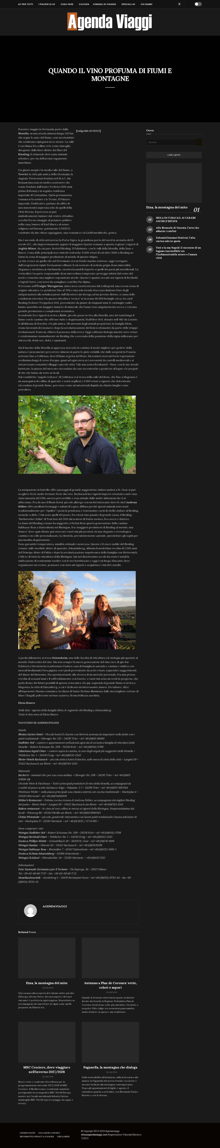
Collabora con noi (49, 1133)
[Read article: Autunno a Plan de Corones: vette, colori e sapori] (110, 958)
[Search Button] (189, 4)
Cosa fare (67, 4)
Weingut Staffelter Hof (31, 832)
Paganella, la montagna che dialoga (110, 1067)
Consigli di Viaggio (104, 4)
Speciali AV (128, 4)
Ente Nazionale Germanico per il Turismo (42, 869)
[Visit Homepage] (110, 22)
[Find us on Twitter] (179, 4)
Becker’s (23, 775)
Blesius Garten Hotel (30, 734)
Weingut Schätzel (28, 857)
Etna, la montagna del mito (46, 983)
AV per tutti (25, 4)
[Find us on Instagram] (174, 4)
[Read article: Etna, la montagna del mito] (46, 958)
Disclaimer (63, 1136)
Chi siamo (146, 4)
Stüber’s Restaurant (30, 800)
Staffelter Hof (26, 742)
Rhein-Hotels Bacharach (32, 759)
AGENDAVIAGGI (55, 906)
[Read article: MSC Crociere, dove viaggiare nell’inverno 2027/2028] (46, 1042)
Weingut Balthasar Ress (32, 849)
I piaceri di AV (46, 4)
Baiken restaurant (28, 808)
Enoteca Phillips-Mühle (32, 841)
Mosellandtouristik (29, 877)
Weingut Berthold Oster (32, 836)
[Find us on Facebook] (169, 4)
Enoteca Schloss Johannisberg (36, 853)
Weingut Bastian (28, 845)
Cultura (84, 4)
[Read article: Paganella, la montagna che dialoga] (110, 1042)
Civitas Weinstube (28, 816)
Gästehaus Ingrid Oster (32, 751)
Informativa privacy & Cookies (37, 1136)
